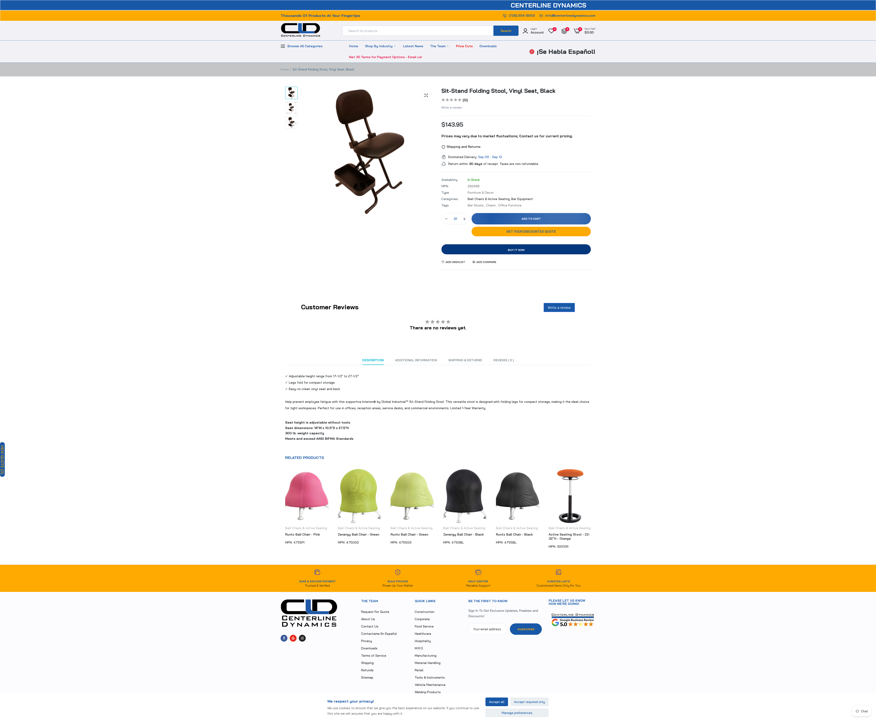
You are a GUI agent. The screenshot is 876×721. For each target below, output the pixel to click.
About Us (368, 619)
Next (595, 511)
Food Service (424, 626)
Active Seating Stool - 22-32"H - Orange (516, 536)
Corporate (422, 619)
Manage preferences (517, 713)
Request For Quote (375, 612)
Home (353, 46)
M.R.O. (419, 648)
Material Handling (428, 663)
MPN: (445, 186)
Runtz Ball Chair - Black (461, 534)
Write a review (451, 107)
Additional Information (416, 360)
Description (372, 360)
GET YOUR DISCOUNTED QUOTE (531, 231)
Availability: (449, 180)
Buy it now (516, 250)
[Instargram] (302, 638)
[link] (863, 688)
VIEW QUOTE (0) (2, 459)
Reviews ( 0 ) (503, 360)
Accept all (496, 702)
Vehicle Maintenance (430, 685)
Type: (445, 192)
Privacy (366, 641)
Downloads (488, 46)
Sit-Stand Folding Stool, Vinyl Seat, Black (498, 90)
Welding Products (428, 692)
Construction (424, 612)
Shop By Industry (379, 46)
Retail (419, 670)
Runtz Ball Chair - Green (356, 534)
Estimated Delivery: (462, 157)
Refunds (367, 670)
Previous (280, 511)
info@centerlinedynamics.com (570, 15)
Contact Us (369, 626)
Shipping (367, 663)
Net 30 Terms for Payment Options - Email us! (385, 57)
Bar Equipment (522, 199)
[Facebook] (284, 638)
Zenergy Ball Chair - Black (411, 534)
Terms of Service (373, 655)
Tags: (445, 205)
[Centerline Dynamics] (301, 30)
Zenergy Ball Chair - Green (305, 534)
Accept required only (529, 702)
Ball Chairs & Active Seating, (489, 199)
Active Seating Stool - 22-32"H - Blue (569, 536)
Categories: (450, 199)
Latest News (413, 46)
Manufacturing (425, 655)
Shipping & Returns (465, 360)
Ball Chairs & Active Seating (306, 528)
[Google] (293, 638)
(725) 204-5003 (522, 15)
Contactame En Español (379, 634)
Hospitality (423, 641)
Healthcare (423, 634)
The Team (438, 46)
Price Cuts (464, 46)
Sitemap (367, 677)
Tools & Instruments (430, 677)
